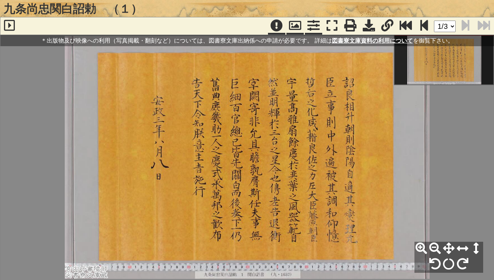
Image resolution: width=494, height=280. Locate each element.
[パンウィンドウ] (295, 26)
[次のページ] (424, 26)
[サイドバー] (9, 26)
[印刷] (350, 26)
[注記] (276, 26)
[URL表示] (387, 26)
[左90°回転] (435, 264)
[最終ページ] (405, 26)
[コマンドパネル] (313, 26)
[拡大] (421, 248)
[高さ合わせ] (476, 248)
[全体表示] (449, 248)
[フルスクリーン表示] (332, 26)
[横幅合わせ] (462, 248)
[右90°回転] (462, 264)
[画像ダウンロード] (369, 26)
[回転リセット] (449, 264)
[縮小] (435, 248)
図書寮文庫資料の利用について (372, 40)
